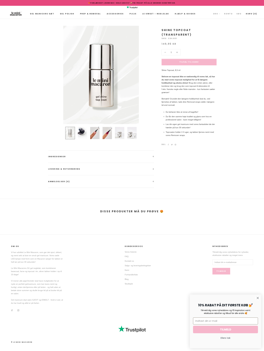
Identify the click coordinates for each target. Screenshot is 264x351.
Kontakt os (129, 261)
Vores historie (131, 252)
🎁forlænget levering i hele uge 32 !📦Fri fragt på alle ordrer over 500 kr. (132, 3)
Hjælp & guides (185, 13)
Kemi (127, 270)
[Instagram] (18, 310)
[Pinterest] (175, 144)
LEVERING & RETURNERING (64, 169)
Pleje (133, 13)
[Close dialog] (257, 298)
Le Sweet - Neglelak (155, 13)
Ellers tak (225, 338)
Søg (239, 14)
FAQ (127, 256)
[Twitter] (172, 144)
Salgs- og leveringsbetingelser (138, 265)
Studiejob (129, 284)
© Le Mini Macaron (21, 342)
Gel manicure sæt (42, 13)
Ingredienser (57, 156)
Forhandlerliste (131, 275)
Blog (127, 279)
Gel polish (67, 13)
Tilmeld (221, 271)
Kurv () (251, 13)
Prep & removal (90, 13)
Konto (228, 14)
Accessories (115, 13)
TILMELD (225, 329)
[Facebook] (168, 144)
